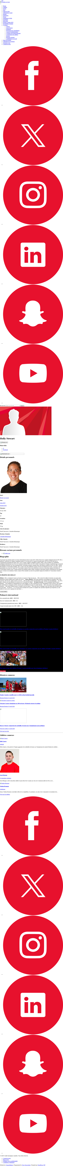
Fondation (5, 19)
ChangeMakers (9, 1165)
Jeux (4, 10)
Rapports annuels (10, 37)
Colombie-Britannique (5, 536)
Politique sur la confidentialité (10, 1161)
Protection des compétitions (12, 30)
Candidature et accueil (11, 38)
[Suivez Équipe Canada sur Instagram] (33, 224)
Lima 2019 (2, 503)
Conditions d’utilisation (8, 1162)
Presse (4, 17)
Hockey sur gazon (4, 497)
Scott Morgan (3, 775)
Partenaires (5, 15)
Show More (3, 671)
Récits (4, 6)
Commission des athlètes (12, 34)
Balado (5, 14)
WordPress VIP (41, 1165)
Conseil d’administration (12, 32)
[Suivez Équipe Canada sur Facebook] (33, 105)
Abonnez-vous (6, 43)
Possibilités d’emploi (8, 23)
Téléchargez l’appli (7, 12)
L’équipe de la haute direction (13, 33)
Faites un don (6, 11)
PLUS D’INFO (4, 591)
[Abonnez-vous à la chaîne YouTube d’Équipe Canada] (33, 403)
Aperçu (8, 26)
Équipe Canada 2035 (8, 22)
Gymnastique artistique (5, 778)
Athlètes (5, 7)
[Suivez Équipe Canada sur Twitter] (33, 164)
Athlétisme (2, 789)
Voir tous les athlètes (5, 794)
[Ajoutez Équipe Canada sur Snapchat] (33, 343)
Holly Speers (3, 741)
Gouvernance (9, 28)
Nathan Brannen (4, 786)
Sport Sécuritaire (7, 40)
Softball (2, 744)
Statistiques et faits (7, 18)
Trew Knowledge (26, 1165)
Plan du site (6, 1159)
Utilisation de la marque (9, 41)
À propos (5, 25)
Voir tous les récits (4, 731)
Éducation (5, 21)
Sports (4, 8)
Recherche (2, 405)
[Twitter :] (6, 553)
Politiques (8, 29)
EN (2, 0)
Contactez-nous (7, 44)
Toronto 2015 (3, 505)
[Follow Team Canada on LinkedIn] (33, 283)
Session (8, 36)
